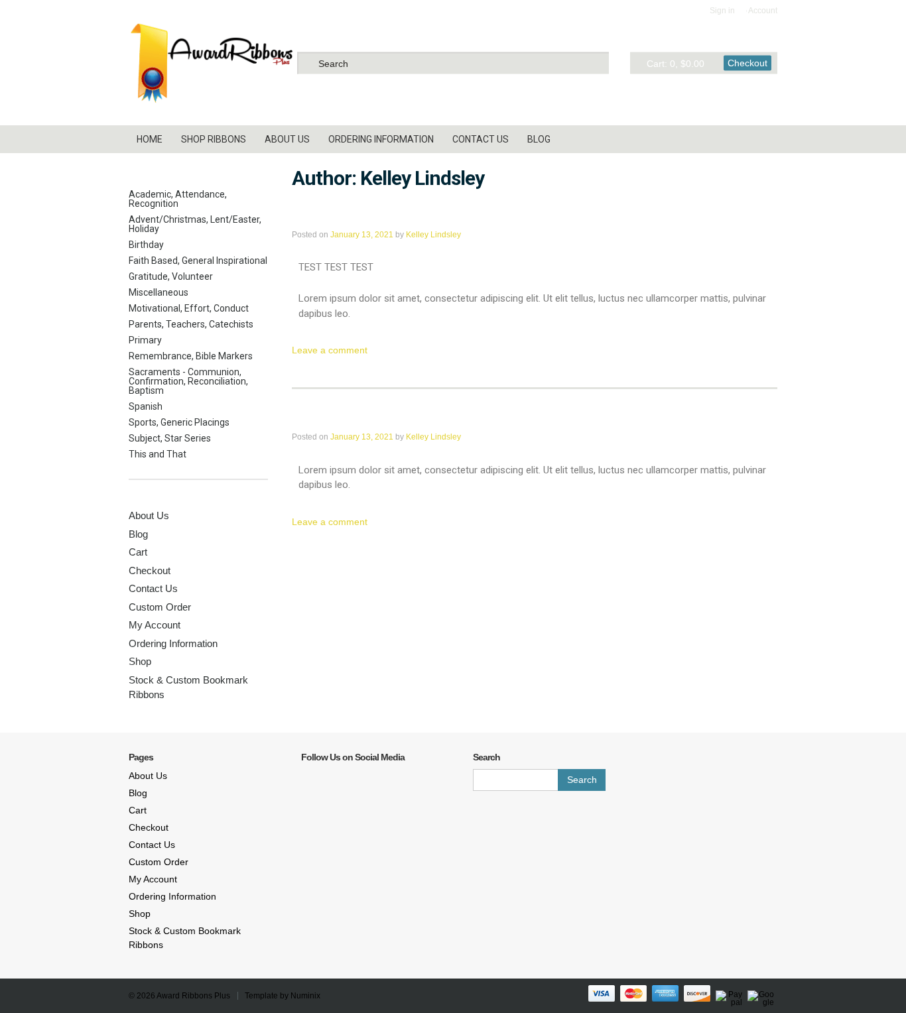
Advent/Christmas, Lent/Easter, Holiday (195, 224)
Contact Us (480, 139)
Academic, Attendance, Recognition (178, 199)
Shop (140, 661)
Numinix (305, 995)
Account (762, 10)
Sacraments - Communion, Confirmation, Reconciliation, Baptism (188, 381)
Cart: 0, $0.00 (675, 63)
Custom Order (160, 607)
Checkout (747, 62)
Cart (138, 552)
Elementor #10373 (361, 415)
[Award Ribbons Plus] (211, 62)
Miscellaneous (158, 292)
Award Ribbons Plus (193, 995)
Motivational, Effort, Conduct (189, 308)
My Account (154, 624)
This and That (157, 454)
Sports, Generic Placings (179, 422)
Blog (538, 139)
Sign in (722, 10)
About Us (287, 139)
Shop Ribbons (213, 139)
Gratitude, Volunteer (171, 276)
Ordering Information (381, 139)
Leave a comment (329, 350)
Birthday (146, 244)
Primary (145, 340)
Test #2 (321, 213)
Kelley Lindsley (433, 234)
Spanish (145, 406)
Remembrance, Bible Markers (191, 356)
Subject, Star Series (170, 438)
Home (149, 139)
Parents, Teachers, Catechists (191, 324)
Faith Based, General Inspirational (198, 260)
